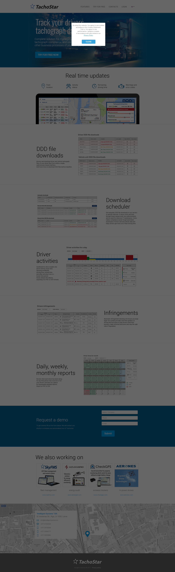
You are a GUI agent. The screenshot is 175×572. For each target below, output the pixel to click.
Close (88, 42)
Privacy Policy (88, 35)
